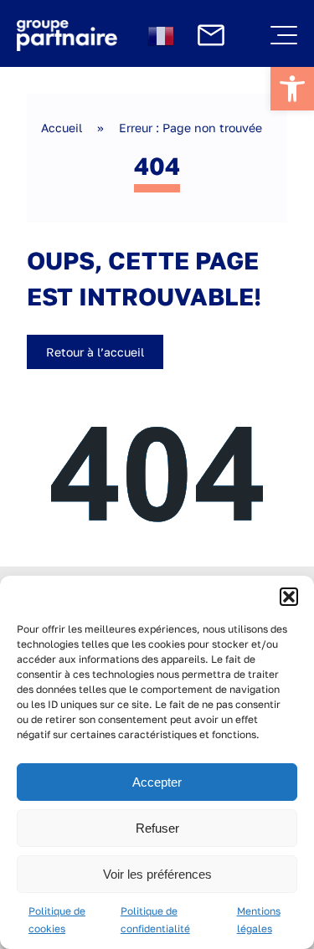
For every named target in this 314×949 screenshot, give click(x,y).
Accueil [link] (61, 128)
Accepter (157, 782)
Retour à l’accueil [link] (95, 352)
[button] (289, 596)
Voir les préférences (157, 874)
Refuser (157, 828)
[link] (292, 88)
